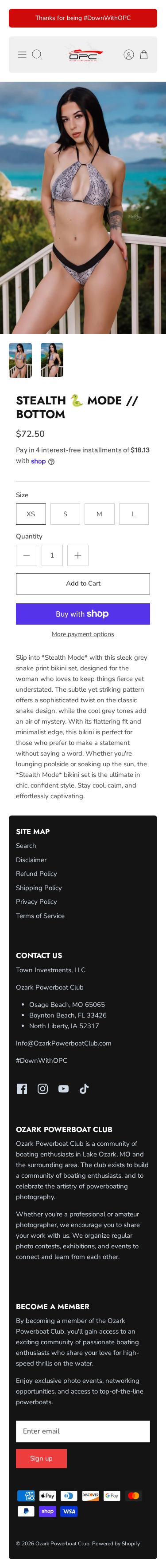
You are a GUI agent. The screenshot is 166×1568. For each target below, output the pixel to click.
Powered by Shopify (116, 1543)
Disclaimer (31, 859)
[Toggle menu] (22, 54)
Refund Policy (36, 873)
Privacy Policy (36, 901)
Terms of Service (40, 915)
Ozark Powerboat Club (62, 1543)
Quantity (29, 536)
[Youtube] (63, 1088)
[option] (83, 208)
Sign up (41, 1458)
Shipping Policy (39, 887)
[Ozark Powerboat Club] (83, 54)
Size (22, 495)
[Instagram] (42, 1088)
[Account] (124, 54)
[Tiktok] (84, 1088)
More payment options (83, 634)
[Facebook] (22, 1088)
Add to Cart (83, 583)
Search (26, 845)
